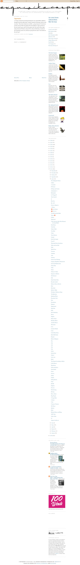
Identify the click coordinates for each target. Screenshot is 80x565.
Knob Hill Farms (54, 334)
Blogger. (53, 563)
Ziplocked (53, 219)
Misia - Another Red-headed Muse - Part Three (56, 478)
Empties (50, 73)
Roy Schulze (51, 31)
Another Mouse (52, 63)
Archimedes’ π (54, 191)
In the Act (53, 357)
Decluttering (53, 389)
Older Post (44, 77)
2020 (51, 152)
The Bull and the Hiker (56, 213)
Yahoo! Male (54, 229)
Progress (53, 304)
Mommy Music (54, 320)
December (53, 170)
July (52, 179)
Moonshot (53, 324)
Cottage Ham (54, 398)
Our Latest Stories (53, 18)
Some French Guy (55, 280)
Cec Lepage (51, 43)
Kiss (52, 341)
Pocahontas (53, 302)
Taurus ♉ (53, 215)
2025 (51, 142)
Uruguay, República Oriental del (58, 261)
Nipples (52, 316)
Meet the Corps (53, 22)
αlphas (52, 182)
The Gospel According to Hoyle (57, 361)
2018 (51, 156)
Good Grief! (51, 115)
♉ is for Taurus (54, 209)
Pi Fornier (53, 186)
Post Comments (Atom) (25, 80)
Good (52, 371)
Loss (52, 326)
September (53, 177)
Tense (52, 269)
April (52, 427)
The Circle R (53, 197)
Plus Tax (53, 201)
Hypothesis (53, 365)
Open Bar (53, 308)
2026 (51, 140)
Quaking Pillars (54, 296)
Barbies (52, 408)
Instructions (53, 353)
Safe (52, 278)
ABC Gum (53, 414)
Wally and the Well (55, 245)
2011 (51, 169)
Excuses (53, 387)
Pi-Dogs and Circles (55, 189)
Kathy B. (50, 36)
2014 (51, 163)
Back (52, 410)
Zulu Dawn (53, 225)
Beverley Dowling (52, 45)
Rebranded (53, 193)
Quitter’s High (54, 290)
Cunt (52, 402)
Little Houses (54, 363)
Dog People (53, 396)
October (53, 174)
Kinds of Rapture (54, 339)
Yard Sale (53, 227)
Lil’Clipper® (54, 195)
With (52, 247)
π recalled (53, 184)
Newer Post (16, 77)
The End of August (53, 53)
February (53, 431)
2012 (51, 167)
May (52, 425)
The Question (54, 294)
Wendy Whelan (52, 40)
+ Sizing (53, 207)
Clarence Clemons (55, 404)
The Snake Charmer (53, 94)
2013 (51, 165)
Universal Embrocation (56, 263)
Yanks (52, 233)
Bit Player (53, 406)
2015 (51, 160)
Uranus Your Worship (55, 259)
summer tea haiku (54, 468)
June (52, 423)
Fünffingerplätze (54, 453)
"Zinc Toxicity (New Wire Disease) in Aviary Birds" (58, 222)
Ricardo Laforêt (54, 282)
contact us (57, 553)
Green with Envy (54, 367)
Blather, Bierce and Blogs (56, 412)
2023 (51, 146)
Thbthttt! (58, 561)
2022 (51, 148)
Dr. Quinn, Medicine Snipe (56, 292)
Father (52, 375)
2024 (51, 144)
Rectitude (53, 288)
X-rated (52, 237)
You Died (53, 231)
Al (51, 418)
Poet (50, 84)
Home (30, 77)
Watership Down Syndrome (57, 243)
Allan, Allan (53, 416)
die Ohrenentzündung (55, 454)
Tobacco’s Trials (54, 271)
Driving (52, 391)
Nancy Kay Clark (52, 38)
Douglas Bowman (41, 563)
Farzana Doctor (53, 442)
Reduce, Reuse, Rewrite (54, 125)
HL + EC (53, 203)
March (52, 429)
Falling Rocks (54, 379)
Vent (52, 255)
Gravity (52, 373)
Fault (52, 381)
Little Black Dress (55, 332)
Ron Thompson (52, 35)
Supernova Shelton (55, 273)
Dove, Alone (53, 394)
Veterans (53, 257)
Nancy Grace (53, 318)
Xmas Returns (54, 235)
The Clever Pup (53, 476)
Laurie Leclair (52, 29)
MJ (49, 33)
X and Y (53, 241)
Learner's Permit (54, 328)
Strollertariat (53, 275)
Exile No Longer (54, 239)
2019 (51, 154)
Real (52, 286)
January (53, 433)
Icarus (52, 351)
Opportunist (17, 18)
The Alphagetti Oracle (53, 105)
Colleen (52, 400)
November (53, 172)
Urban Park (53, 265)
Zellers (52, 217)
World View (53, 249)
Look (52, 330)
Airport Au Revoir (55, 420)
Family (52, 377)
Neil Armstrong (54, 312)
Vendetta (53, 253)
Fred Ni (50, 42)
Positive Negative (55, 205)
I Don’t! (52, 355)
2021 (51, 150)
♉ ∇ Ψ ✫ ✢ (53, 211)
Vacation (53, 251)
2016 (51, 158)
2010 (51, 435)
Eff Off (52, 383)
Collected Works (53, 20)
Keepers (52, 337)
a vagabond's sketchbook (55, 466)
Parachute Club (54, 298)
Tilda (52, 267)
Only (52, 310)
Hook (52, 359)
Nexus (52, 314)
